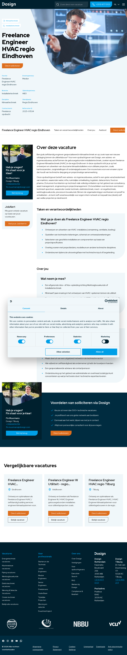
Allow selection (63, 352)
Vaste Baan (42, 593)
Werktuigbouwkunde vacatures (10, 578)
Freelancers (43, 589)
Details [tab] (64, 308)
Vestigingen (76, 562)
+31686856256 (13, 184)
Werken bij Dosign (76, 585)
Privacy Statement (57, 648)
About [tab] (100, 308)
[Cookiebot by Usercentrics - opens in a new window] (106, 301)
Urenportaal (88, 646)
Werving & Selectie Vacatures (9, 591)
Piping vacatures (8, 572)
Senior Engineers (42, 583)
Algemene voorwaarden (38, 648)
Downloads (100, 646)
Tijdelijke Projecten (42, 598)
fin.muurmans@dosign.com (17, 187)
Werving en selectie (42, 605)
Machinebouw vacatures (7, 567)
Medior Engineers (42, 577)
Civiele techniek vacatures (8, 598)
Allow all (99, 352)
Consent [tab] (26, 308)
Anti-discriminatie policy (115, 648)
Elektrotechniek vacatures (8, 584)
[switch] (49, 341)
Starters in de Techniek (43, 563)
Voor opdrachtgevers (78, 568)
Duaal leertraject (45, 611)
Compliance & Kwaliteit (77, 592)
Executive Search (75, 575)
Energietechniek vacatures (8, 560)
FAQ (73, 580)
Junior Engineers (42, 570)
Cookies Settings (72, 648)
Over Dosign (77, 559)
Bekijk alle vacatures (10, 604)
